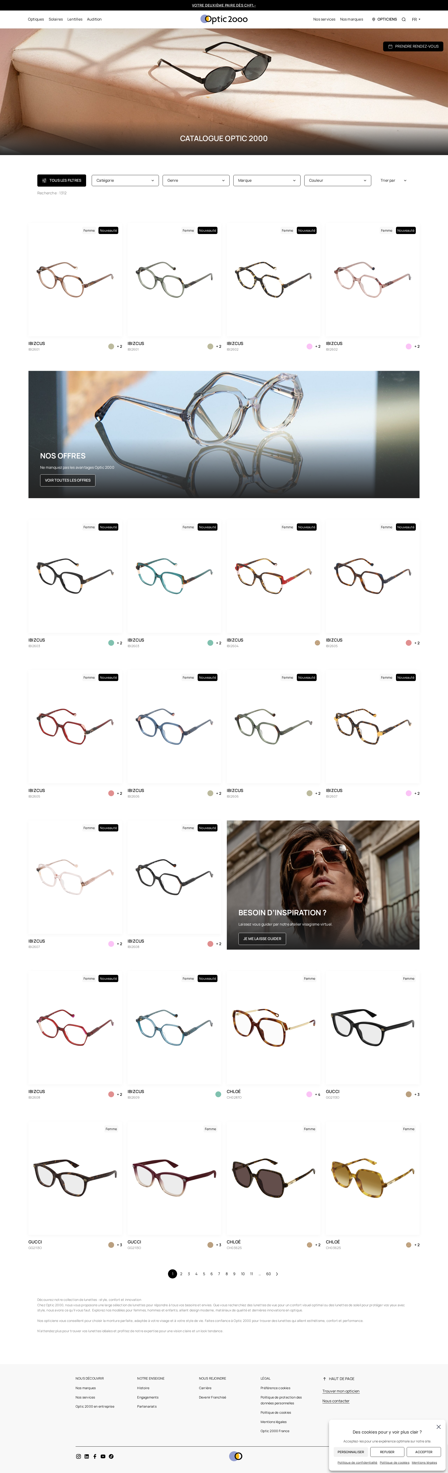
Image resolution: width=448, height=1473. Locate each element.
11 (251, 1273)
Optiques (36, 19)
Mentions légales (274, 1422)
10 (243, 1273)
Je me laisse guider (262, 938)
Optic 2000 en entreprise (95, 1406)
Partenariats (146, 1406)
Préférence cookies (275, 1388)
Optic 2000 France (275, 1431)
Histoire (143, 1388)
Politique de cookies (276, 1412)
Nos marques (351, 19)
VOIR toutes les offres (68, 480)
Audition (94, 19)
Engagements (147, 1397)
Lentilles (74, 19)
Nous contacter (336, 1400)
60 (268, 1273)
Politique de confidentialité (358, 1462)
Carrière (205, 1388)
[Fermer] (438, 1426)
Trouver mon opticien (341, 1391)
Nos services (324, 19)
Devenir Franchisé (212, 1397)
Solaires (56, 19)
